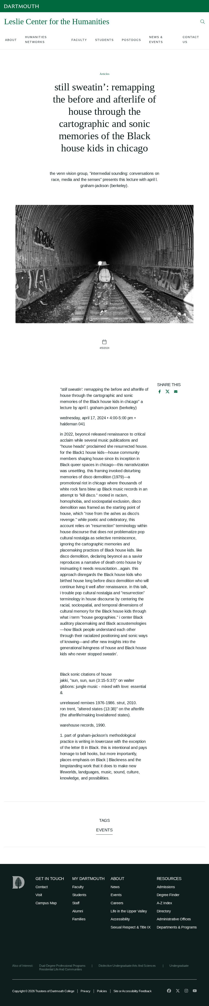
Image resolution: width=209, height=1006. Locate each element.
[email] (175, 391)
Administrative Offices (174, 919)
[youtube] (195, 991)
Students (79, 895)
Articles (104, 74)
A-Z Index (164, 903)
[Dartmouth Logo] (21, 6)
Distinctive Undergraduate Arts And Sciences (128, 965)
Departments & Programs (177, 927)
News (115, 887)
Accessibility (120, 919)
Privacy (85, 991)
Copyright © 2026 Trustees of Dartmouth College (43, 991)
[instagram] (186, 991)
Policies (102, 991)
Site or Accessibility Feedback (132, 991)
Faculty (78, 887)
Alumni (77, 911)
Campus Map (46, 903)
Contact (42, 887)
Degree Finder (168, 895)
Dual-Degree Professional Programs (62, 965)
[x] (167, 391)
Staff (76, 903)
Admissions (166, 887)
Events (116, 895)
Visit (39, 895)
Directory (164, 911)
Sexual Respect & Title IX (131, 927)
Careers (117, 903)
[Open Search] (202, 21)
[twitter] (178, 991)
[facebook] (159, 391)
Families (79, 919)
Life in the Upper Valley (129, 911)
